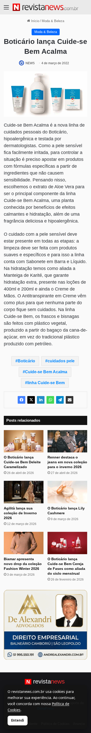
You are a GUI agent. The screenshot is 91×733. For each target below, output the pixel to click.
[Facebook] (21, 400)
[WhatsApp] (50, 400)
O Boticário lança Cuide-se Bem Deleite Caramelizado (22, 462)
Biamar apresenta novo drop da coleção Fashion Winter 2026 (23, 564)
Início (34, 21)
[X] (31, 400)
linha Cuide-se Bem (46, 383)
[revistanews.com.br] (45, 7)
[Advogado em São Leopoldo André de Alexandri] (45, 624)
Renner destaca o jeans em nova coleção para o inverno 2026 (67, 462)
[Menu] (6, 9)
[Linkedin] (40, 400)
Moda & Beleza (53, 21)
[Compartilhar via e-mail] (69, 400)
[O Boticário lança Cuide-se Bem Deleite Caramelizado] (23, 441)
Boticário (26, 361)
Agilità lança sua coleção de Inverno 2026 (20, 513)
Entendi (17, 720)
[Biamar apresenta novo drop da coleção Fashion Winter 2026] (23, 543)
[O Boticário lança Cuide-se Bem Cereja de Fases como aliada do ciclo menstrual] (67, 543)
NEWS (30, 63)
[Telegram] (60, 400)
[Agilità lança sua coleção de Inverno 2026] (23, 492)
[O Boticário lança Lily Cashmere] (67, 492)
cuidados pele (61, 361)
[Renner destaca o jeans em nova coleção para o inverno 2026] (67, 441)
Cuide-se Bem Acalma (46, 372)
